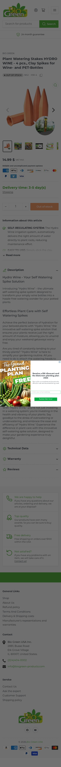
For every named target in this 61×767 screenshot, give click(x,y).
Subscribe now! (45, 399)
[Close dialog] (59, 362)
